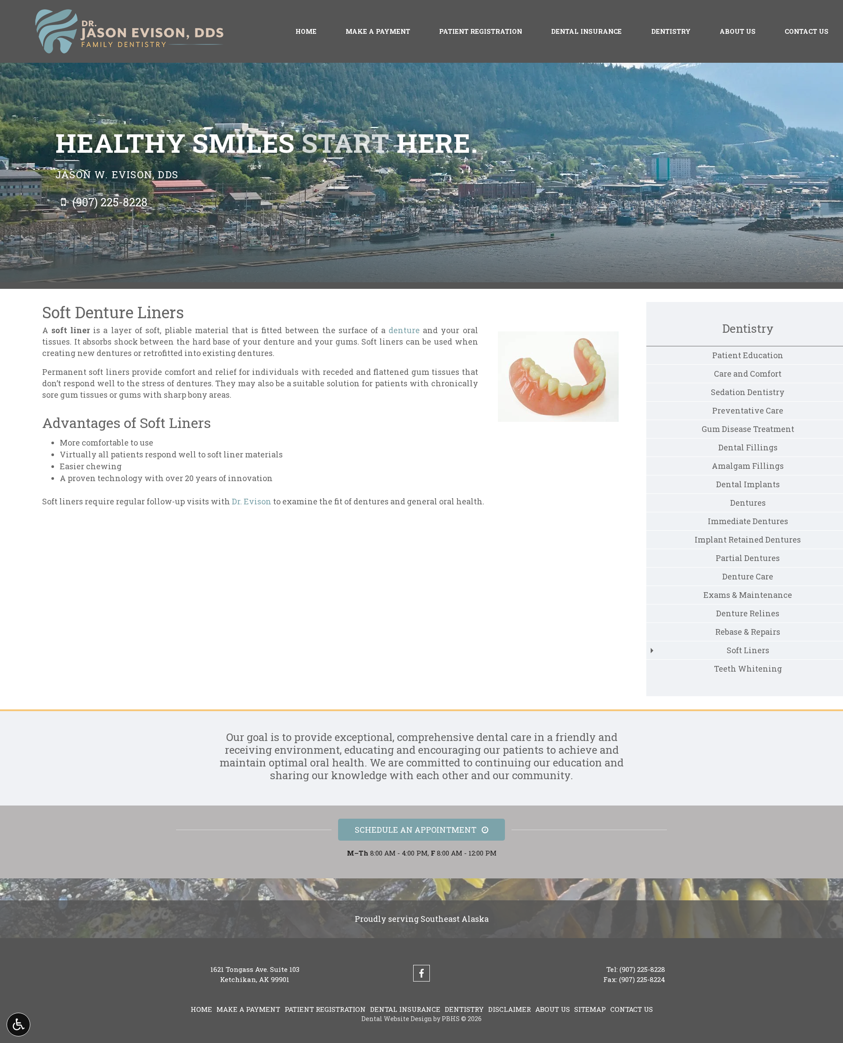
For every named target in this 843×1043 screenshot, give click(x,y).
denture (404, 330)
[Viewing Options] (18, 1024)
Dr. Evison (251, 501)
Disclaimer (509, 1009)
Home (306, 31)
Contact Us (807, 31)
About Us (738, 31)
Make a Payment (378, 31)
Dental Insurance (586, 31)
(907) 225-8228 (642, 969)
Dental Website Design (396, 1018)
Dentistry (671, 31)
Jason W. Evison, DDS (116, 174)
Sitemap (590, 1009)
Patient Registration (480, 31)
